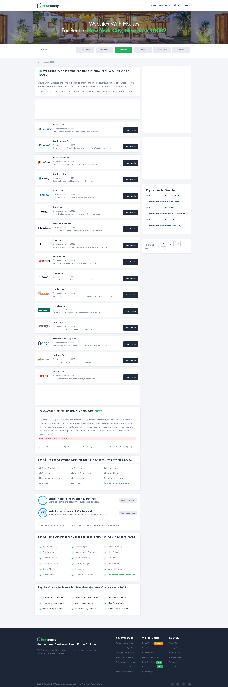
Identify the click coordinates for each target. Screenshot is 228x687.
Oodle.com (58, 289)
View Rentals (131, 130)
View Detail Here (128, 500)
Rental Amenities (149, 648)
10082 (52, 62)
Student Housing (152, 667)
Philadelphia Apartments (126, 662)
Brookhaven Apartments (86, 597)
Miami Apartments (124, 667)
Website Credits (175, 657)
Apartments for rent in (165, 226)
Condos (143, 50)
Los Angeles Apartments (126, 648)
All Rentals (85, 50)
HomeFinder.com (61, 157)
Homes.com (58, 124)
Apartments (104, 50)
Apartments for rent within (167, 214)
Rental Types (152, 643)
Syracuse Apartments (53, 608)
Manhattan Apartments (119, 608)
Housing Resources (150, 657)
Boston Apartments (124, 643)
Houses (123, 50)
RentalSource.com (62, 223)
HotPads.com (59, 355)
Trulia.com (58, 240)
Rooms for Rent (175, 667)
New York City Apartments (87, 608)
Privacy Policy (175, 648)
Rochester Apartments (53, 603)
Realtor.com (59, 256)
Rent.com (57, 207)
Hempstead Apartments (54, 597)
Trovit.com (58, 272)
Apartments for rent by (161, 208)
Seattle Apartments (124, 671)
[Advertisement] (88, 110)
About (176, 5)
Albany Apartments (84, 603)
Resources (163, 5)
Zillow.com (58, 190)
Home (153, 5)
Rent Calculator (151, 662)
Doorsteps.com (60, 322)
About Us (173, 643)
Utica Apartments (116, 603)
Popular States (148, 652)
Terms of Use (174, 652)
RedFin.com (58, 371)
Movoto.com (59, 305)
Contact (186, 5)
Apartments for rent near (166, 196)
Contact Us (173, 662)
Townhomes (162, 50)
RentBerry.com (60, 174)
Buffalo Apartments (117, 597)
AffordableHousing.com (65, 338)
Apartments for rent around (163, 220)
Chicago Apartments (125, 652)
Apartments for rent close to (164, 202)
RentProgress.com (62, 141)
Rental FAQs (147, 671)
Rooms (181, 50)
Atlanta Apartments (124, 657)
